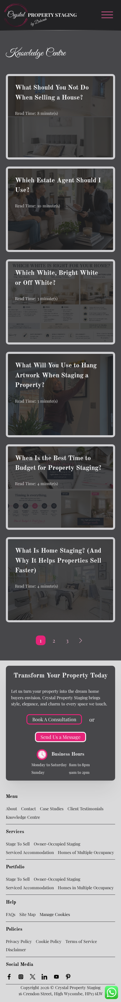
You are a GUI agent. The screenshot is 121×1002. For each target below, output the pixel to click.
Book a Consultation (54, 719)
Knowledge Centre (23, 817)
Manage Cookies (55, 914)
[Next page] (80, 640)
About (11, 808)
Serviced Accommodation (30, 852)
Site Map (27, 914)
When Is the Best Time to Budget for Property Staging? (58, 463)
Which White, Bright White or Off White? (56, 278)
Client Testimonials (85, 808)
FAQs (10, 914)
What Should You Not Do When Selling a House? (52, 93)
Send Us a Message (60, 737)
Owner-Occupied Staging (57, 844)
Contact (28, 808)
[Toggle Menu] (109, 15)
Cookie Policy (48, 941)
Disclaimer (16, 949)
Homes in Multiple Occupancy (86, 887)
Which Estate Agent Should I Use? (58, 185)
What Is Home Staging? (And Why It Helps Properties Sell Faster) (58, 561)
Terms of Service (81, 941)
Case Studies (51, 808)
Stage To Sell (18, 844)
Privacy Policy (19, 941)
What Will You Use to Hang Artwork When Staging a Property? (56, 375)
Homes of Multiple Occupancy (86, 852)
